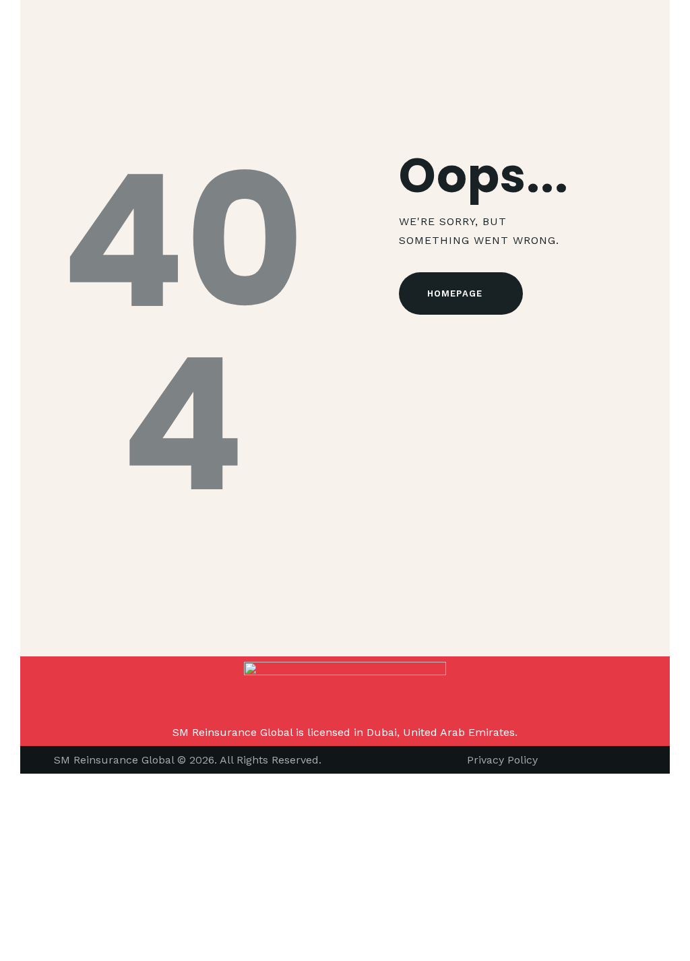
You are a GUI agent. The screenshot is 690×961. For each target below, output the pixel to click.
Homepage (455, 293)
